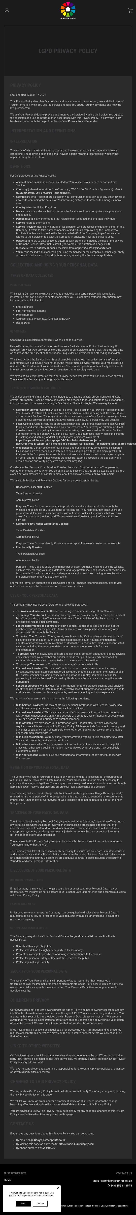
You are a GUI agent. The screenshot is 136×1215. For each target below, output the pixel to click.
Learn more (47, 1195)
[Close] (58, 1187)
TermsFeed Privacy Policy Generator (76, 121)
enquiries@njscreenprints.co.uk (112, 1180)
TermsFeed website (94, 474)
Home (7, 1179)
